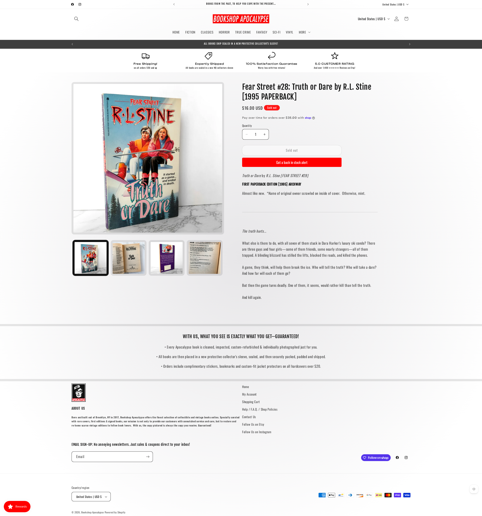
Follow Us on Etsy (253, 424)
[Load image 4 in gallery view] (205, 258)
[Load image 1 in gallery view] (90, 258)
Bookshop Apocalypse (92, 512)
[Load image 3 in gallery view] (167, 258)
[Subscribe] (148, 456)
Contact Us (249, 416)
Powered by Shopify (115, 512)
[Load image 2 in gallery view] (128, 258)
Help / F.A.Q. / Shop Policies (260, 409)
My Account (249, 394)
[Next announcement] (308, 4)
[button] (77, 19)
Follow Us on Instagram (256, 431)
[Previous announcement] (174, 4)
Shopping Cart (251, 401)
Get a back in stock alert (291, 162)
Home (245, 386)
